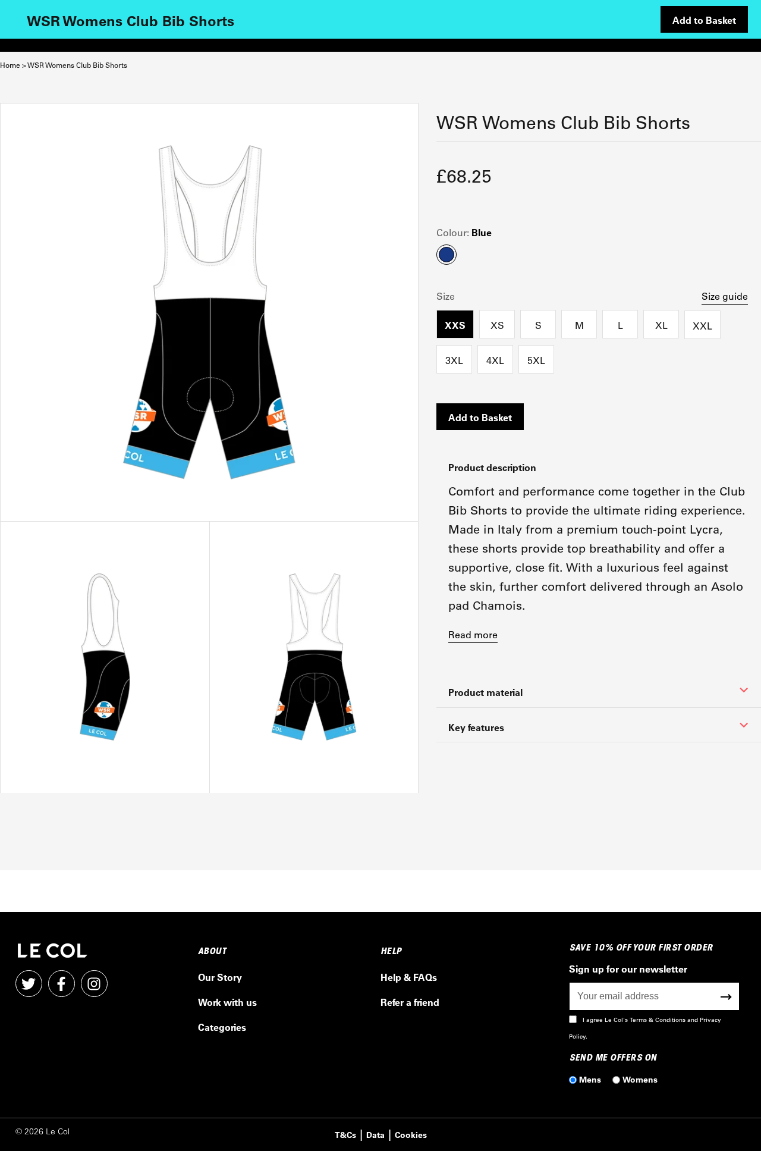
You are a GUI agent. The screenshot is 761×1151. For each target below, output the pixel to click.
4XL (495, 360)
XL (661, 325)
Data (375, 1134)
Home (10, 65)
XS (497, 325)
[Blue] (104, 657)
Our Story (220, 977)
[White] (209, 312)
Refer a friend (409, 1002)
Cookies (411, 1134)
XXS (455, 325)
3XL (454, 360)
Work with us (227, 1002)
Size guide (725, 296)
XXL (702, 325)
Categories (222, 1027)
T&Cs (345, 1134)
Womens (640, 1079)
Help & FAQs (408, 977)
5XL (536, 360)
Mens (590, 1079)
